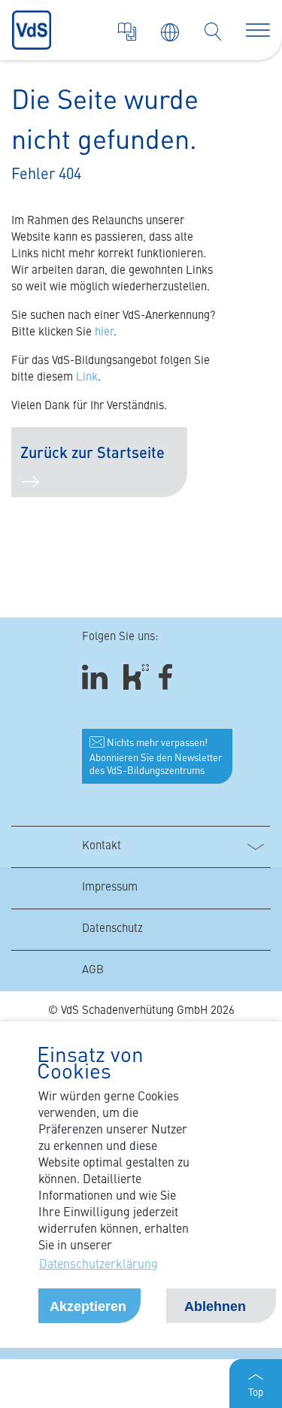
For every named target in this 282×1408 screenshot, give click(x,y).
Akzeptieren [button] (88, 1306)
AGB (93, 970)
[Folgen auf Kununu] (136, 677)
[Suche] (213, 32)
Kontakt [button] (101, 846)
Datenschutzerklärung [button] (98, 1265)
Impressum (110, 888)
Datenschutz (112, 929)
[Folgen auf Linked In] (97, 677)
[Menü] (258, 30)
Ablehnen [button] (215, 1306)
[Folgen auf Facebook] (170, 677)
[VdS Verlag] (127, 32)
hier (104, 332)
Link (87, 378)
